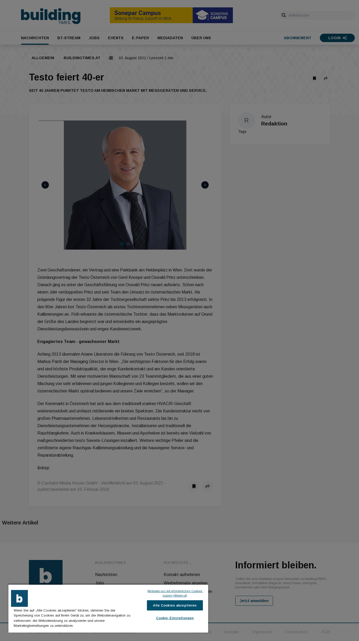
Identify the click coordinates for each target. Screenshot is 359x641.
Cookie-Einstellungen (175, 618)
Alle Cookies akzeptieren (175, 605)
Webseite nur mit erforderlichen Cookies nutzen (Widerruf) (175, 593)
